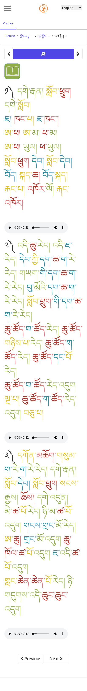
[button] (7, 8)
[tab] (43, 54)
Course (9, 23)
